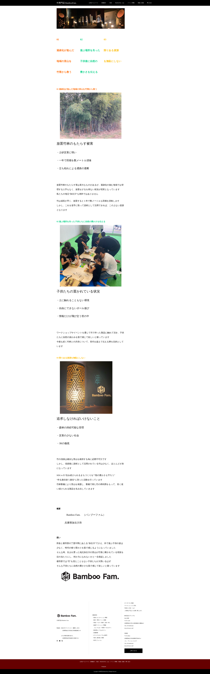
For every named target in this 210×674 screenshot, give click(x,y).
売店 (111, 2)
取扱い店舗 (141, 2)
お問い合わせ (133, 650)
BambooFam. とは (119, 2)
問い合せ (149, 2)
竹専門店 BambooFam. (66, 3)
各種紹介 (103, 2)
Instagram (103, 666)
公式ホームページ (93, 2)
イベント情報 (131, 2)
